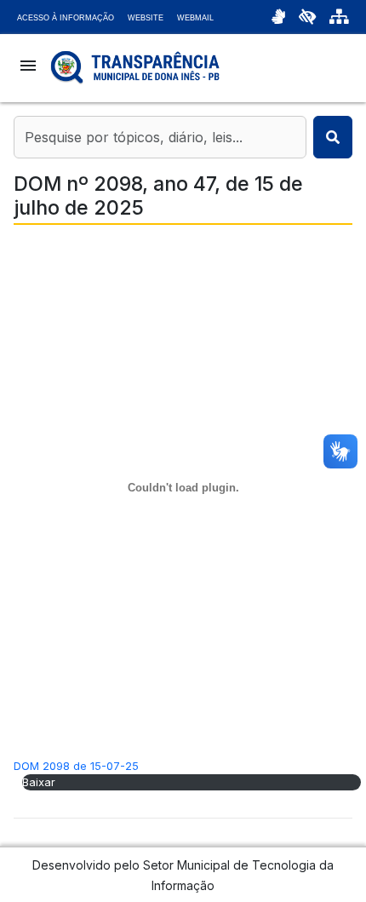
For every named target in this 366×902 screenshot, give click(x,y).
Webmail (195, 18)
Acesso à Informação (65, 18)
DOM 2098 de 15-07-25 (76, 766)
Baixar (38, 782)
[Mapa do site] (339, 17)
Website (145, 18)
